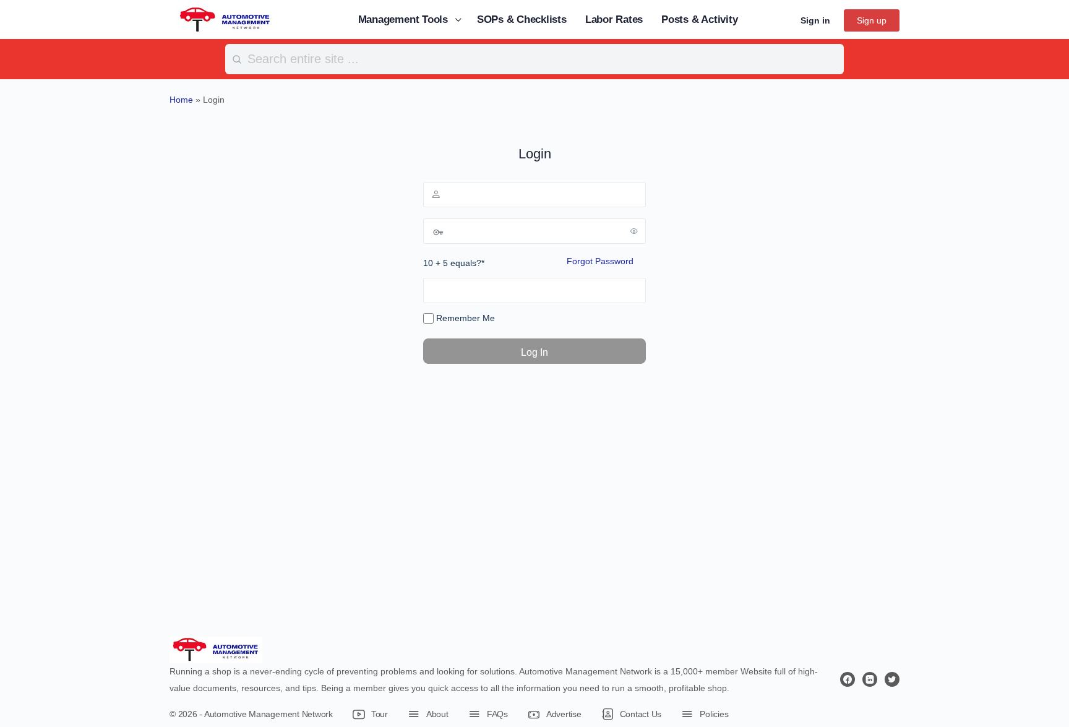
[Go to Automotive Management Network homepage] (225, 19)
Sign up (872, 20)
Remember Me (464, 318)
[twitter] (892, 679)
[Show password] (634, 230)
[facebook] (847, 679)
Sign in (815, 20)
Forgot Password (600, 261)
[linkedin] (869, 679)
